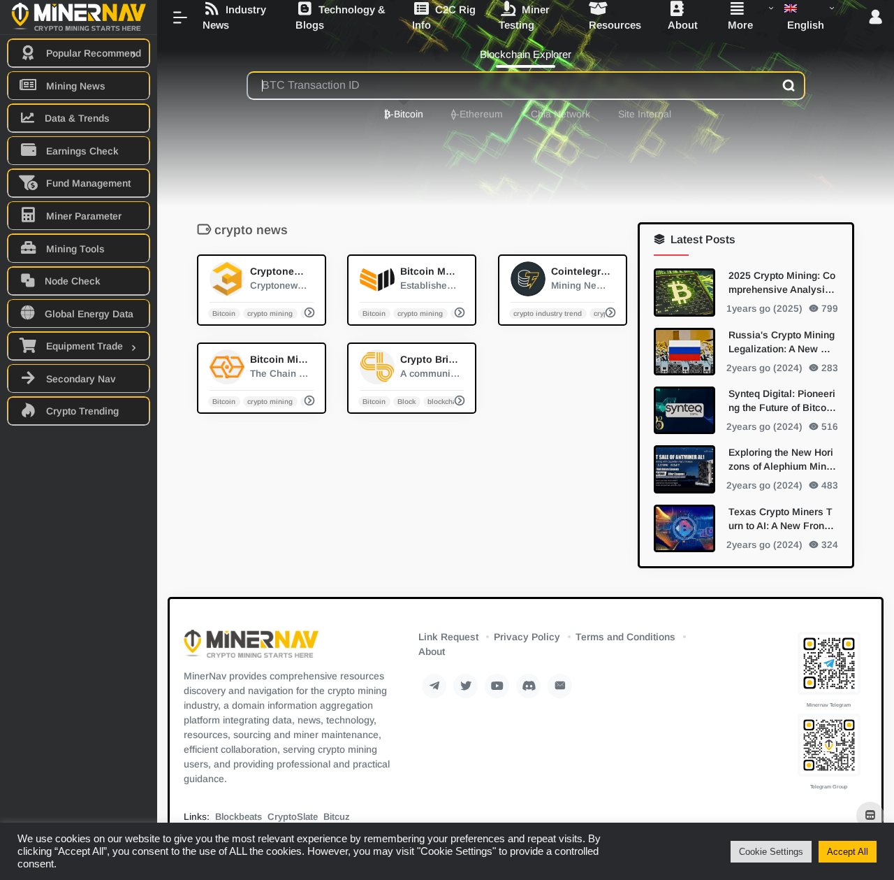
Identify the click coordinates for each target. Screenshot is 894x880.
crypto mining (270, 313)
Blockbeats (238, 817)
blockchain (445, 401)
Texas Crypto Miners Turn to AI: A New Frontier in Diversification (781, 518)
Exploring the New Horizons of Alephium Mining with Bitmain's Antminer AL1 (781, 460)
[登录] (875, 18)
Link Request (448, 636)
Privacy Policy (527, 636)
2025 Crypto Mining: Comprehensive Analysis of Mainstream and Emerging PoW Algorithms (782, 283)
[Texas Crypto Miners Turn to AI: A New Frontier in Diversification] (684, 527)
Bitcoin (224, 313)
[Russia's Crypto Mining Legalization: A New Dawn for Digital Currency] (684, 351)
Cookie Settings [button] (771, 851)
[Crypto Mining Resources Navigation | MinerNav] (251, 648)
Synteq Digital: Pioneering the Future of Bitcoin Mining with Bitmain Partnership (781, 400)
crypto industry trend (547, 313)
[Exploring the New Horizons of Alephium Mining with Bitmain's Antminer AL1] (684, 469)
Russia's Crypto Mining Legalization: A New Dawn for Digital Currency (781, 342)
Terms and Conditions (625, 636)
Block (407, 401)
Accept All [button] (847, 851)
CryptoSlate (293, 817)
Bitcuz (337, 817)
